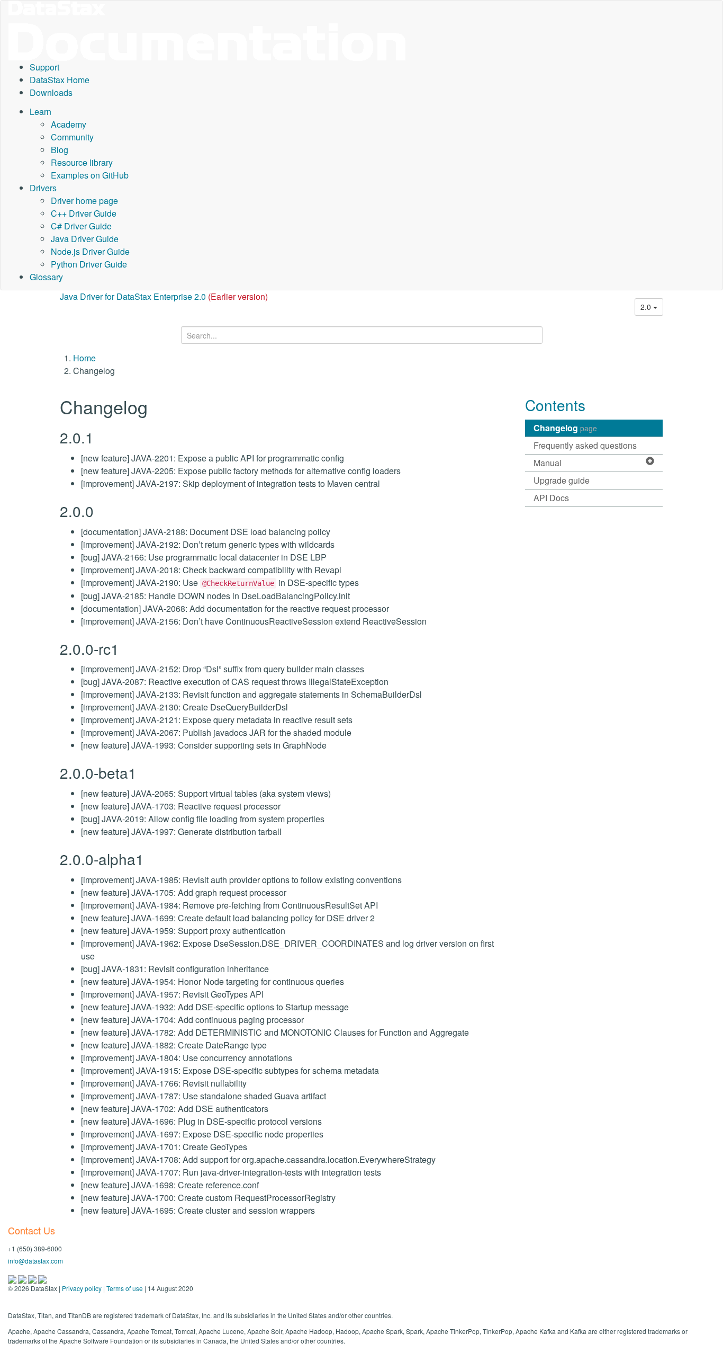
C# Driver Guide (81, 226)
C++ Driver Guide (83, 213)
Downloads (51, 92)
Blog (59, 150)
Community (72, 137)
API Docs (551, 498)
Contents (555, 404)
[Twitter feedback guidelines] (33, 1278)
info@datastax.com (35, 1260)
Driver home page (84, 200)
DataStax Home (59, 80)
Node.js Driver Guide (90, 251)
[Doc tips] (23, 1278)
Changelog (565, 428)
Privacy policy (82, 1288)
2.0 (646, 306)
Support (44, 67)
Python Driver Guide (89, 264)
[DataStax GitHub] (42, 1278)
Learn (40, 111)
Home (84, 358)
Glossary (46, 277)
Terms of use (124, 1288)
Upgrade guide (562, 480)
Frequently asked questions (585, 445)
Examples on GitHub (90, 175)
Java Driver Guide (85, 239)
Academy (68, 124)
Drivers (43, 188)
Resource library (82, 162)
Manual (548, 463)
